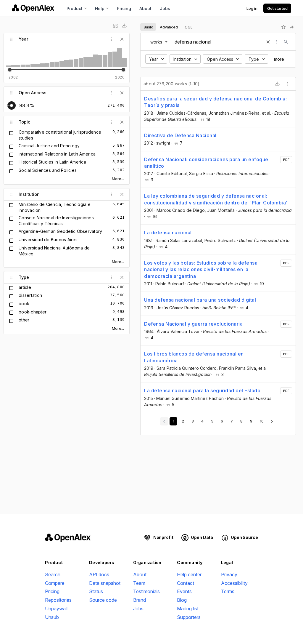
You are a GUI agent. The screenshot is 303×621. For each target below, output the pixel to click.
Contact (185, 583)
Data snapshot (104, 583)
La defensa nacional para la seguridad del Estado (202, 390)
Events (184, 591)
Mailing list (188, 609)
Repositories (58, 600)
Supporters (189, 617)
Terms (227, 591)
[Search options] (277, 42)
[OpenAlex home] (33, 8)
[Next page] (272, 421)
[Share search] (292, 27)
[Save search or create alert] (283, 27)
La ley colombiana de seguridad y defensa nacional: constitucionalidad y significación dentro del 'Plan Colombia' (216, 199)
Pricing (124, 8)
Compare (55, 583)
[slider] (10, 69)
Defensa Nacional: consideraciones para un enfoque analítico (206, 162)
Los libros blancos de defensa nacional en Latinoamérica (194, 357)
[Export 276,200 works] (277, 84)
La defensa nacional (168, 233)
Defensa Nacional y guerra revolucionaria (193, 324)
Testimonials (146, 591)
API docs (99, 574)
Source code (103, 600)
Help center (189, 574)
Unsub (52, 617)
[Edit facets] (115, 26)
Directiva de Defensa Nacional (180, 135)
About (145, 8)
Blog (182, 600)
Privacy (229, 574)
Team (139, 583)
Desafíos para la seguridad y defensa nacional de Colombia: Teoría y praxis (215, 102)
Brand (139, 600)
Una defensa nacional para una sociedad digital (200, 300)
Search (52, 574)
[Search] (286, 42)
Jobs (165, 8)
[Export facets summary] (124, 26)
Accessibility (234, 583)
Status (96, 591)
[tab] (148, 27)
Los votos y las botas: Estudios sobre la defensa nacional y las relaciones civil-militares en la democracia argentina (200, 269)
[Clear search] (268, 42)
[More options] (287, 84)
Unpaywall (56, 609)
